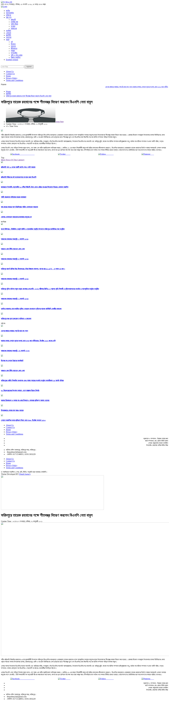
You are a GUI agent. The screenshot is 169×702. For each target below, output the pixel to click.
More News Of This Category (12, 160)
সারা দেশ (8, 17)
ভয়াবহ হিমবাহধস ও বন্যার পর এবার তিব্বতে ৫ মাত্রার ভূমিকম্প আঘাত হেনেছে (25, 400)
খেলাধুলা (8, 33)
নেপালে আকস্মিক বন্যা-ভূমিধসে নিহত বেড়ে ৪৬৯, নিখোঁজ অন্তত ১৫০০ (23, 420)
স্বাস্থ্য (13, 51)
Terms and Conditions (14, 80)
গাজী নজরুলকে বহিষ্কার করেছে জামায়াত (13, 197)
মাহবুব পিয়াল (59, 122)
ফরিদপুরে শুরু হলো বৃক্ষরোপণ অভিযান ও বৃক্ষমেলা (16, 319)
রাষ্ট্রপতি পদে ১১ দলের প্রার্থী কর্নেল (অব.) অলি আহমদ (18, 167)
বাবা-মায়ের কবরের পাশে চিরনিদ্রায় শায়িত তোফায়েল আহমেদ (19, 207)
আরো (7, 40)
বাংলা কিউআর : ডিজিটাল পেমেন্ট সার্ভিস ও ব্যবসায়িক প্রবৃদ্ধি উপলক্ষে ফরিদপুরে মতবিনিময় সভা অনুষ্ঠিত (33, 229)
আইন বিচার (14, 24)
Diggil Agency (25, 474)
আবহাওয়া (14, 28)
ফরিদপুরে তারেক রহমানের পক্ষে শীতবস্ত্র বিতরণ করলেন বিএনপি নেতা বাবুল (28, 96)
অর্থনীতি (8, 31)
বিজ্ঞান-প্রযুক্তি (15, 57)
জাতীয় (8, 11)
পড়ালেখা (8, 37)
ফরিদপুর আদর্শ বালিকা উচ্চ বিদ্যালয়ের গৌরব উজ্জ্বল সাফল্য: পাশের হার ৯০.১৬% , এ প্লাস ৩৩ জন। (33, 269)
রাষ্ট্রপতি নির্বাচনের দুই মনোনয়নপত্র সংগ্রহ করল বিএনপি (18, 177)
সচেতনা (13, 46)
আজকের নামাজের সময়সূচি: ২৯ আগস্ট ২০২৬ (15, 351)
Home (8, 76)
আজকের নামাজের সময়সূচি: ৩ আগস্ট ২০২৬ (14, 279)
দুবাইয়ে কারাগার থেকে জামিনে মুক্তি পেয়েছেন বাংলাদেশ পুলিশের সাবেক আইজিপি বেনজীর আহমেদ (31, 309)
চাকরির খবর (14, 22)
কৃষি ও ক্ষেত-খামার (16, 55)
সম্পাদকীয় (14, 53)
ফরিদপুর (8, 15)
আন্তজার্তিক (10, 13)
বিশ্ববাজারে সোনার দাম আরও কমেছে (12, 410)
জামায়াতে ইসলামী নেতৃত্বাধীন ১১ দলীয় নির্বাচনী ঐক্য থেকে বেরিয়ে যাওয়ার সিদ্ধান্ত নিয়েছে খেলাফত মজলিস (34, 187)
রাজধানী (13, 20)
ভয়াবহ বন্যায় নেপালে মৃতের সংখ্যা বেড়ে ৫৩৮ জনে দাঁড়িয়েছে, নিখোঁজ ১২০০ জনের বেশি (28, 341)
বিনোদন (13, 44)
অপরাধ (13, 26)
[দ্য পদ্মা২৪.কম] (6, 2)
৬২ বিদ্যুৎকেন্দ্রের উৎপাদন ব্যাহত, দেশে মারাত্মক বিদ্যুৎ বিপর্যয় (20, 390)
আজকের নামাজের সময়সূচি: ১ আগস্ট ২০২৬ (14, 239)
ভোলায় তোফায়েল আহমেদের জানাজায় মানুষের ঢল (16, 217)
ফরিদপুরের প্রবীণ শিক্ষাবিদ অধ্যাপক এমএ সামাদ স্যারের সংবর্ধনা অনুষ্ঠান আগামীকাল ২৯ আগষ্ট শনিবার (32, 380)
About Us (10, 71)
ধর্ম (12, 42)
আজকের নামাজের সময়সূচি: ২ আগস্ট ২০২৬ (14, 299)
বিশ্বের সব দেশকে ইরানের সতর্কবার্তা (12, 361)
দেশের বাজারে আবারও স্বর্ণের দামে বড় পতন (112, 87)
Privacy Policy (11, 78)
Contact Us (10, 74)
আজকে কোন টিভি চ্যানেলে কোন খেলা (13, 249)
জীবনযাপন (14, 48)
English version (12, 60)
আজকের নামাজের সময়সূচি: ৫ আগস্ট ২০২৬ (14, 259)
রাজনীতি (8, 35)
